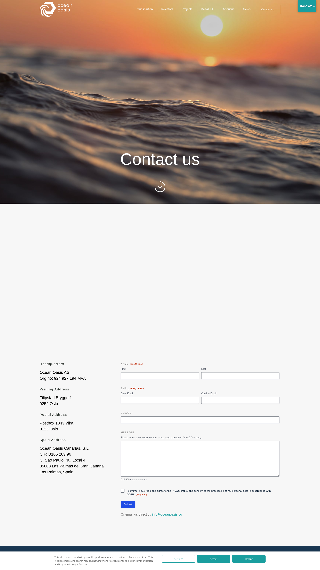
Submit (128, 504)
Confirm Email (208, 393)
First (123, 368)
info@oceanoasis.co (167, 514)
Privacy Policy (180, 490)
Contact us (267, 9)
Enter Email (127, 393)
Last (203, 368)
